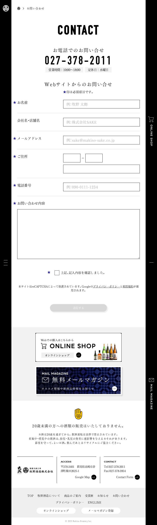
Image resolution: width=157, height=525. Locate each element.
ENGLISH (94, 502)
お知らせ (103, 495)
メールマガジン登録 (101, 510)
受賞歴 (89, 495)
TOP (30, 495)
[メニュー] (6, 262)
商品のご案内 (72, 495)
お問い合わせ (121, 495)
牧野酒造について (49, 495)
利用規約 (128, 286)
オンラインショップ (56, 510)
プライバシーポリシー (106, 286)
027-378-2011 (78, 60)
